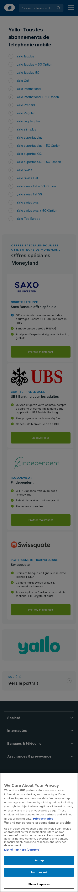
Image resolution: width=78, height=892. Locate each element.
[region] (39, 832)
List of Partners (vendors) (22, 849)
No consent (39, 872)
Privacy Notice (43, 818)
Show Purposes (39, 884)
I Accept (39, 860)
